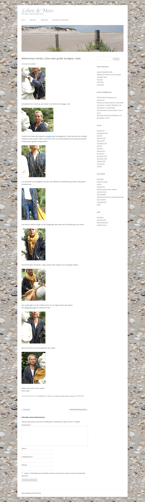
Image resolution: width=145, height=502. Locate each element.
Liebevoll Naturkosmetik (78, 409)
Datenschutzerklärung (60, 20)
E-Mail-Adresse (27, 457)
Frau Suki (26, 409)
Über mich (33, 20)
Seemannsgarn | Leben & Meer (107, 110)
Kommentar (26, 425)
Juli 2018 (99, 136)
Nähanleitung (28, 308)
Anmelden (100, 217)
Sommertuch (111, 108)
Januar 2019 (100, 131)
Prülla (40, 136)
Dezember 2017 (102, 143)
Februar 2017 (101, 151)
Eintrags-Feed (101, 220)
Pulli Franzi (100, 82)
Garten (99, 184)
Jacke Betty (100, 85)
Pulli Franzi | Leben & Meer (105, 102)
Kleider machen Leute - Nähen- (65, 396)
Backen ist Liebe (102, 182)
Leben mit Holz (101, 192)
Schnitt (27, 305)
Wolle (99, 205)
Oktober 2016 (101, 161)
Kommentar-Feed (102, 222)
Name (24, 448)
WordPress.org (102, 225)
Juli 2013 (99, 166)
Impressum (44, 20)
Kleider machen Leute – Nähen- (107, 189)
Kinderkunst (101, 187)
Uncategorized (101, 202)
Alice (108, 118)
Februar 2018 (101, 138)
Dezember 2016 (102, 156)
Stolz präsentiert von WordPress (31, 493)
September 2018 (102, 133)
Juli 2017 (99, 146)
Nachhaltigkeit (101, 194)
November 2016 (102, 159)
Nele (49, 396)
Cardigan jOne (50, 136)
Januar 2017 (100, 154)
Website (24, 465)
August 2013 (101, 164)
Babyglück (100, 179)
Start (23, 20)
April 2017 (100, 148)
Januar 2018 (100, 141)
